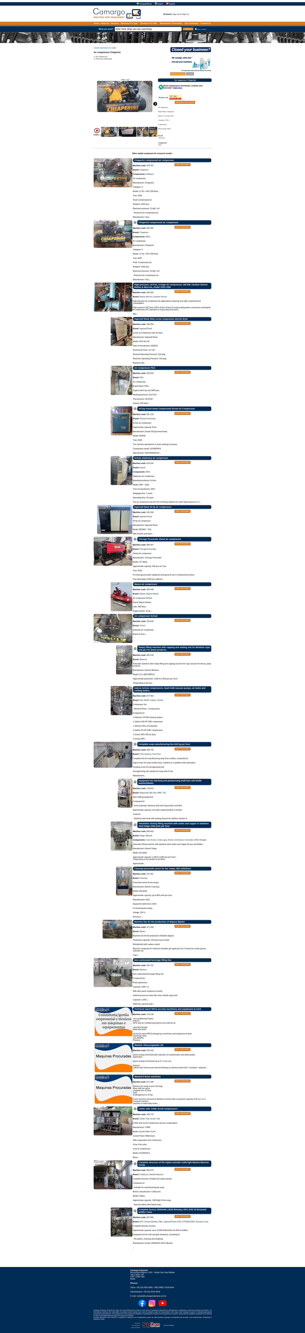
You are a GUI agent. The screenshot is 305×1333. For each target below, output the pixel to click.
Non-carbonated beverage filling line (152, 960)
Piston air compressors (104, 59)
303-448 (143, 589)
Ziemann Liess (202, 1222)
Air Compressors (101, 57)
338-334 (143, 324)
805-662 (143, 831)
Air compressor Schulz (146, 616)
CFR (142, 754)
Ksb (141, 700)
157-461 (143, 874)
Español (172, 4)
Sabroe (153, 700)
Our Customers (191, 23)
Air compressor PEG (144, 368)
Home (96, 23)
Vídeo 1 (97, 135)
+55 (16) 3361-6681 (144, 1287)
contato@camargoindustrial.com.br (151, 1296)
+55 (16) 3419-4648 (151, 1292)
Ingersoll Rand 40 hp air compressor (152, 507)
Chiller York (144, 1119)
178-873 (143, 788)
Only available (201, 29)
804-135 (143, 655)
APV (141, 1222)
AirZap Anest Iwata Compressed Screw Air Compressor (167, 408)
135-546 (143, 621)
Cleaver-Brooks (150, 1222)
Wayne (142, 594)
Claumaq (143, 878)
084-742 (143, 750)
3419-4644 (169, 1287)
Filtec (160, 1222)
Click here (177, 88)
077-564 (143, 696)
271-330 (143, 927)
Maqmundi (144, 793)
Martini (142, 931)
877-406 (143, 1082)
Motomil (149, 836)
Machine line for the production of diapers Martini (159, 922)
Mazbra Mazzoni (156, 1174)
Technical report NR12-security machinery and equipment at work (167, 1009)
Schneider (189, 840)
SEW (196, 840)
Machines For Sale (129, 23)
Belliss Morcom (146, 297)
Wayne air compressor (145, 584)
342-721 (143, 965)
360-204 (143, 292)
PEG (142, 377)
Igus (165, 840)
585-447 (143, 545)
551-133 (143, 414)
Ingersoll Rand (146, 329)
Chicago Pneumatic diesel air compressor (160, 539)
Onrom (171, 840)
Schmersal (179, 840)
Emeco (154, 840)
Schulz (142, 468)
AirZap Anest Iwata (147, 419)
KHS (179, 1222)
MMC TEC (162, 793)
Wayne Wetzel (152, 594)
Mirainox (143, 659)
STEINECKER (188, 1222)
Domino (148, 754)
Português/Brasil (145, 4)
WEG (160, 145)
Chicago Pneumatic (148, 549)
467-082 (143, 1217)
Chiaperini (161, 138)
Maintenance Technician (171, 23)
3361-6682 (158, 1287)
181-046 (143, 512)
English (160, 4)
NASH (146, 700)
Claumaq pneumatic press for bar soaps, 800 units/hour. (162, 868)
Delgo (142, 836)
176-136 (143, 1014)
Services (115, 23)
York (158, 1119)
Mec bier (153, 793)
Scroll (152, 1119)
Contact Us (206, 23)
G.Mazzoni (144, 1174)
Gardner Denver (160, 297)
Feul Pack (156, 754)
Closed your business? (178, 74)
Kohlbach (150, 174)
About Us (105, 23)
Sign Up (176, 14)
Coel (148, 840)
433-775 (143, 1114)
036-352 (143, 228)
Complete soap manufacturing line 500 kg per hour (164, 744)
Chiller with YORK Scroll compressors (158, 1109)
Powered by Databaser (168, 1325)
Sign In (185, 14)
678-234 (143, 463)
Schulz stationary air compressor (151, 458)
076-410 (143, 1050)
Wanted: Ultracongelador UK (148, 1045)
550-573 (143, 1170)
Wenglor (202, 840)
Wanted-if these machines (147, 1076)
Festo (160, 840)
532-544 (143, 373)
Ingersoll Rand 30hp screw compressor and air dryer (161, 319)
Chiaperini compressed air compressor (154, 160)
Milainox (143, 970)
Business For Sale (148, 23)
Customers (190, 74)
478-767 (143, 166)
